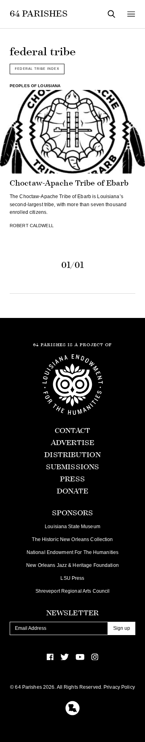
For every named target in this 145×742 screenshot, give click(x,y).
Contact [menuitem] (73, 431)
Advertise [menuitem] (72, 443)
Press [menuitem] (72, 479)
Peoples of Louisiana (35, 86)
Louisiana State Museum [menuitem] (72, 526)
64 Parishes (39, 14)
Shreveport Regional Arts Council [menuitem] (72, 591)
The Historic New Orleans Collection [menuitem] (72, 539)
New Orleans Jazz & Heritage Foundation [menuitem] (72, 565)
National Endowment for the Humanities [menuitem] (72, 552)
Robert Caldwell (32, 225)
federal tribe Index (37, 69)
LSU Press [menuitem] (72, 578)
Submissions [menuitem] (72, 467)
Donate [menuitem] (73, 491)
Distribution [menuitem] (72, 455)
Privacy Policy (119, 687)
